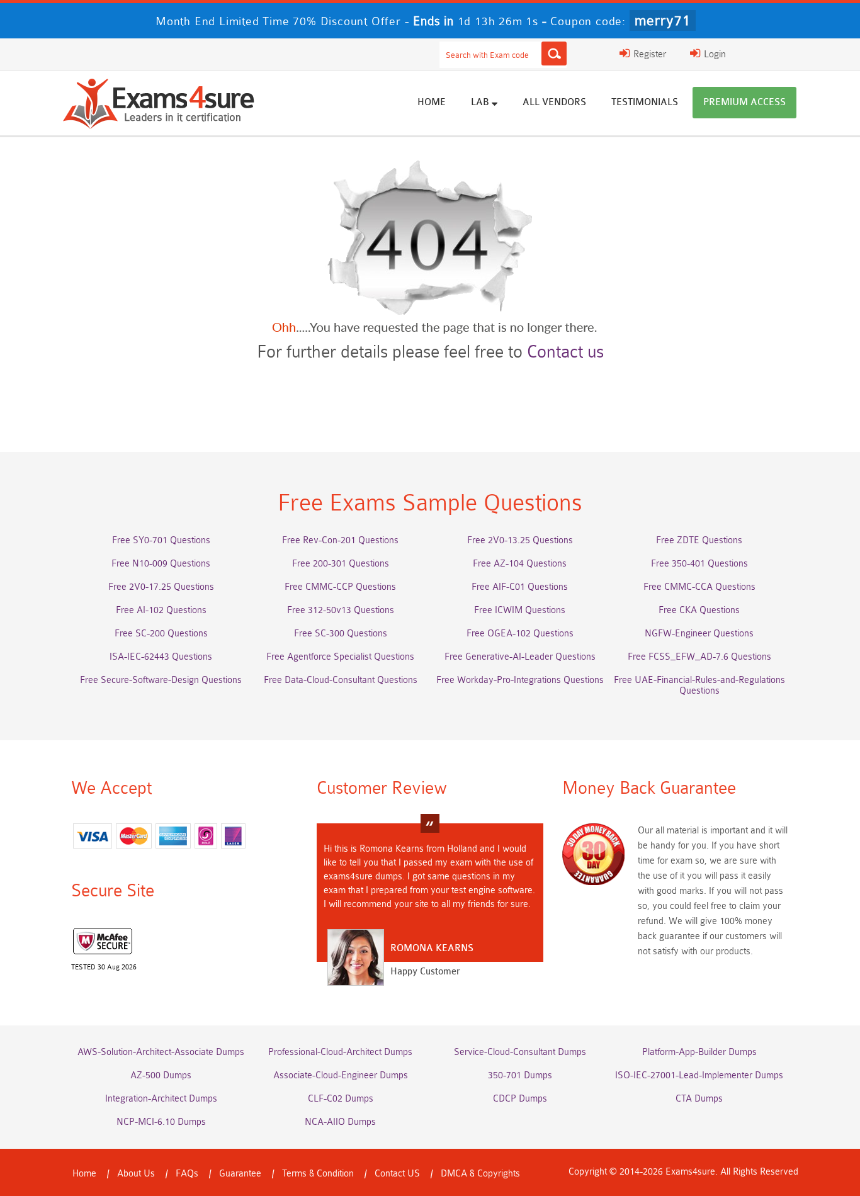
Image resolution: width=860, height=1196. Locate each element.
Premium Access (744, 102)
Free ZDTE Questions (699, 540)
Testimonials (644, 102)
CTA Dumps (699, 1098)
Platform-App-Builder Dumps (699, 1052)
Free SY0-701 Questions (161, 540)
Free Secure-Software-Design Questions (161, 680)
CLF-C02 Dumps (340, 1098)
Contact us (565, 352)
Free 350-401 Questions (699, 563)
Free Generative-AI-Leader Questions (520, 657)
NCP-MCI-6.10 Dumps (161, 1122)
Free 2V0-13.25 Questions (520, 540)
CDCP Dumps (520, 1098)
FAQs (187, 1173)
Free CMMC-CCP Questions (340, 587)
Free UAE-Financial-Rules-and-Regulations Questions (699, 685)
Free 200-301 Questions (340, 563)
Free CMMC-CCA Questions (699, 587)
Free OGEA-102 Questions (520, 633)
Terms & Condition (318, 1173)
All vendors (554, 102)
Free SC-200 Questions (161, 633)
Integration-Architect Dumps (161, 1098)
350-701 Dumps (520, 1075)
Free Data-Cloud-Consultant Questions (340, 680)
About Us (136, 1173)
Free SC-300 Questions (340, 633)
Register (648, 54)
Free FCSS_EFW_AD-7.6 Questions (699, 657)
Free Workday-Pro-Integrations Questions (520, 680)
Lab (481, 102)
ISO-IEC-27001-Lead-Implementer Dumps (699, 1075)
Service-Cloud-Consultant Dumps (520, 1052)
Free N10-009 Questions (160, 563)
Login (713, 54)
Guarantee (240, 1173)
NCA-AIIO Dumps (340, 1122)
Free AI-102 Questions (161, 610)
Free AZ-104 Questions (520, 563)
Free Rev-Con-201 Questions (340, 540)
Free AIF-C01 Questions (520, 587)
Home (431, 102)
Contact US (397, 1173)
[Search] (554, 53)
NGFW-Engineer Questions (699, 633)
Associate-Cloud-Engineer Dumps (340, 1075)
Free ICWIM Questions (519, 610)
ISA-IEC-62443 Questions (161, 657)
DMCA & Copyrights (480, 1173)
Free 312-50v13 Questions (340, 610)
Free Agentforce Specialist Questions (340, 657)
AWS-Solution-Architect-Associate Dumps (160, 1052)
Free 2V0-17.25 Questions (161, 587)
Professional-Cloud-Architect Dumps (340, 1052)
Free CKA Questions (699, 610)
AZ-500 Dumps (160, 1075)
